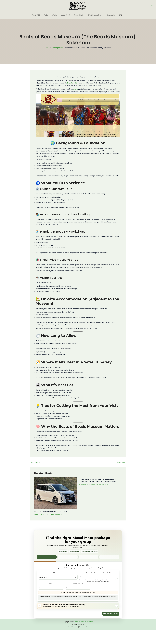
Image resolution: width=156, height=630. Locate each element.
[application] (41, 15)
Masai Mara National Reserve (84, 622)
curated (75, 89)
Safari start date (57, 573)
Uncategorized (38, 514)
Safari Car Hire (46, 514)
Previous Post (35, 462)
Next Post (121, 462)
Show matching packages (110, 613)
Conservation (111, 15)
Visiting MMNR (65, 15)
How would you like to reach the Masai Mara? (98, 573)
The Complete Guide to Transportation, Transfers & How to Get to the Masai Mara (98, 481)
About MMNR (36, 15)
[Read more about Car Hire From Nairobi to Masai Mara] (55, 493)
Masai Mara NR (72, 83)
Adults (51, 583)
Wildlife (54, 15)
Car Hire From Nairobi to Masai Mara (50, 512)
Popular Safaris (78, 15)
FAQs (120, 15)
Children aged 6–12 (78, 583)
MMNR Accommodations (94, 15)
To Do (46, 15)
